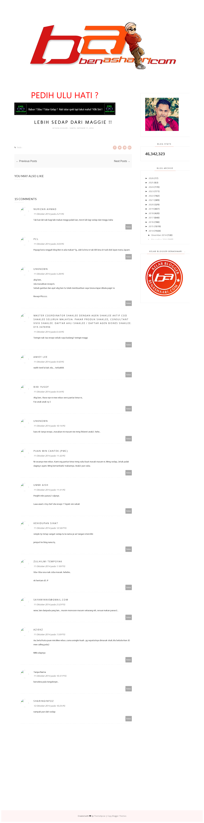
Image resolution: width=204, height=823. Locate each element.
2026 (151, 178)
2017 (151, 217)
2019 (151, 209)
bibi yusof (41, 386)
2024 (151, 187)
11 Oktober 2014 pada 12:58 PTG (49, 528)
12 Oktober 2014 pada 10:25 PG (49, 705)
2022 (151, 195)
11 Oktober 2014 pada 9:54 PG (48, 391)
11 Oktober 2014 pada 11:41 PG (49, 490)
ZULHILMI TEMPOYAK (47, 561)
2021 (151, 200)
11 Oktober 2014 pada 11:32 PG (49, 455)
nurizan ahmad (45, 209)
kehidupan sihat (45, 523)
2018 (151, 213)
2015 (151, 226)
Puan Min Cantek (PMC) (50, 450)
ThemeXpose (99, 816)
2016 (151, 222)
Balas (128, 227)
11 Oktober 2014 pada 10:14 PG (49, 425)
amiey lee (40, 356)
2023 (151, 191)
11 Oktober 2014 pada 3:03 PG (48, 244)
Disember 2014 (159, 235)
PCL (36, 239)
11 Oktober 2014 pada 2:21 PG (48, 214)
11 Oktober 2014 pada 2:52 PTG (49, 604)
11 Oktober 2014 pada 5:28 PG (48, 274)
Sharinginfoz (43, 700)
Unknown (40, 268)
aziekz (38, 629)
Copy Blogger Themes (116, 816)
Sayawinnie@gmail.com (50, 599)
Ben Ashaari (61, 128)
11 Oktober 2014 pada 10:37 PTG (49, 676)
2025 (151, 182)
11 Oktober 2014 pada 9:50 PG (48, 361)
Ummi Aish (40, 484)
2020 (151, 204)
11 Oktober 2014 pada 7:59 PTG (49, 634)
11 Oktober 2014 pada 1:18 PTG (49, 566)
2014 (151, 231)
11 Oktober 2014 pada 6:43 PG (48, 332)
